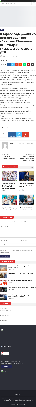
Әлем (4, 323)
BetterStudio (22, 404)
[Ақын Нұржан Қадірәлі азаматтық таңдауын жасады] (26, 176)
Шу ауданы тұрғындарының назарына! (20, 280)
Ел (3, 313)
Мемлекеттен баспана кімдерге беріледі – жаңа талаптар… (21, 266)
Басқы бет (5, 315)
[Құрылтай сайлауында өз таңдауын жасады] (26, 200)
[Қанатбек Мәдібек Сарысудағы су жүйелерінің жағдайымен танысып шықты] (3, 297)
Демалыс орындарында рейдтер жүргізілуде (22, 287)
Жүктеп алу (7, 367)
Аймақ (4, 320)
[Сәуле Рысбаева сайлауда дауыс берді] (9, 200)
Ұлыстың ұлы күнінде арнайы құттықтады (21, 273)
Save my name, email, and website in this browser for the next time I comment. (17, 251)
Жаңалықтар (6, 310)
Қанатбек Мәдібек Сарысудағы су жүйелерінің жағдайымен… (18, 295)
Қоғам (2, 29)
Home (19, 394)
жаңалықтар (6, 318)
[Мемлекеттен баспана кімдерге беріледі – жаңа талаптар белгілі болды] (3, 268)
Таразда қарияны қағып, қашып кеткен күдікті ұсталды (27, 158)
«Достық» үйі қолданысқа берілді (8, 157)
